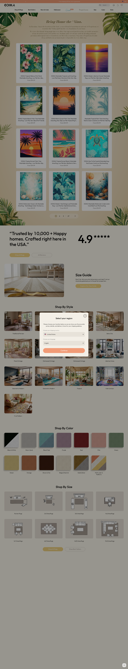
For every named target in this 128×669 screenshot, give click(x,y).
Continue (64, 350)
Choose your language (49, 339)
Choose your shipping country (51, 330)
